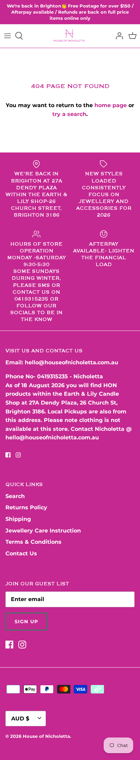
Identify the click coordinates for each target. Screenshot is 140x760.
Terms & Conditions (33, 542)
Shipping (18, 519)
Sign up (26, 621)
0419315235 (52, 376)
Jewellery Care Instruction (43, 530)
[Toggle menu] (7, 35)
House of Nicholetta (46, 736)
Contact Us (21, 553)
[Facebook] (8, 454)
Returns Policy (26, 507)
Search (15, 496)
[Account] (117, 35)
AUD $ (20, 718)
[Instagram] (18, 454)
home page (110, 105)
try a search (69, 114)
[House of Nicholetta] (70, 36)
